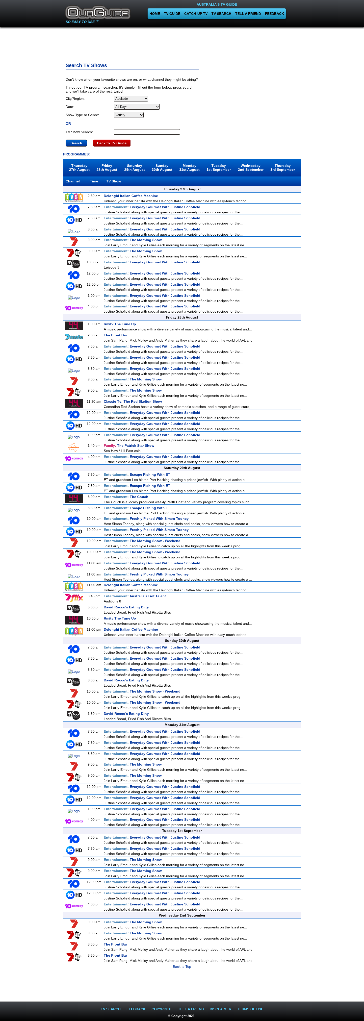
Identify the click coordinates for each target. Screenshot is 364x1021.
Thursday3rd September (282, 168)
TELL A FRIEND (248, 14)
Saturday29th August (134, 168)
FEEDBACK (274, 14)
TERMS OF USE (250, 1009)
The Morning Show (133, 240)
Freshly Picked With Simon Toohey (146, 519)
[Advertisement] (182, 43)
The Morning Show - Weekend (142, 541)
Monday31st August (189, 168)
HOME (155, 14)
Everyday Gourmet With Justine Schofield (152, 207)
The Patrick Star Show (129, 446)
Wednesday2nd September (250, 168)
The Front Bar (115, 335)
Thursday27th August (79, 168)
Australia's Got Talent (135, 596)
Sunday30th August (162, 168)
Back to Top (182, 967)
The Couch (126, 497)
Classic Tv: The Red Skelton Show (133, 401)
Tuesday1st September (219, 168)
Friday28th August (107, 168)
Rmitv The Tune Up (120, 324)
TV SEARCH (221, 14)
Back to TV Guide (112, 143)
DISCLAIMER (220, 1009)
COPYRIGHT (162, 1009)
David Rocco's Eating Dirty (126, 607)
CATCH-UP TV (196, 14)
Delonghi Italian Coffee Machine (131, 196)
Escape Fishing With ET (137, 474)
